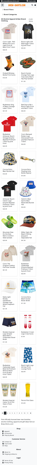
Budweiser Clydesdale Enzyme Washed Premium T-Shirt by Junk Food (27, 267)
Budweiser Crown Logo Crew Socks (27, 333)
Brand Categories (10, 14)
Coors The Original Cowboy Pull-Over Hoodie (9, 265)
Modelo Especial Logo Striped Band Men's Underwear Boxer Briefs (9, 335)
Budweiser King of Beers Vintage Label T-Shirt (9, 106)
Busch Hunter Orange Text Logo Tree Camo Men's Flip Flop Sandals (27, 76)
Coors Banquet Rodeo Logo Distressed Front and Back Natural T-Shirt (27, 138)
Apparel (6, 431)
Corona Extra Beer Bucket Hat (8, 170)
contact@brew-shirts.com (11, 1)
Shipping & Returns (10, 454)
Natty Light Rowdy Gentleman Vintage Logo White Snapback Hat (8, 301)
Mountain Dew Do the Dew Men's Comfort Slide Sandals (8, 235)
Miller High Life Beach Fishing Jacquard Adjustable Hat (26, 235)
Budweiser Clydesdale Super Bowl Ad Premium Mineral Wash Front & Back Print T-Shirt (9, 369)
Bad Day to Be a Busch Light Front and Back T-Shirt (27, 106)
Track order (32, 1)
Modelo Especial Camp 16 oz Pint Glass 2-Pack (8, 402)
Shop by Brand (9, 435)
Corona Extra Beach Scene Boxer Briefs (26, 299)
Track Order (8, 444)
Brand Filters (9, 10)
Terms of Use (8, 460)
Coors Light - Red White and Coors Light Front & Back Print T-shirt (9, 44)
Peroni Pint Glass (27, 400)
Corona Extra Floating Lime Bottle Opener (26, 171)
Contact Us (7, 442)
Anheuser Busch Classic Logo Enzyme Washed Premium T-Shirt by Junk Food (9, 202)
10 (24, 413)
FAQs (6, 446)
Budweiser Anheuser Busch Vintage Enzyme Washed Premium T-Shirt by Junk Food (9, 138)
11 (27, 413)
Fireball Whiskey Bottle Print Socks (9, 74)
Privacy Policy (8, 462)
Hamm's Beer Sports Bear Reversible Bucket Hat (27, 201)
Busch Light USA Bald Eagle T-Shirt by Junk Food (27, 43)
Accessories (8, 433)
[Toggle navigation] (2, 5)
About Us (7, 452)
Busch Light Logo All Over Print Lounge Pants (27, 367)
